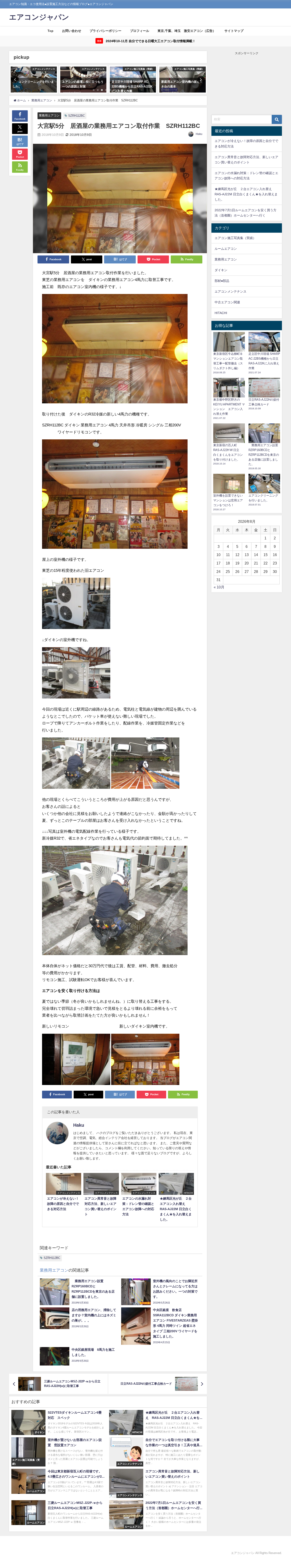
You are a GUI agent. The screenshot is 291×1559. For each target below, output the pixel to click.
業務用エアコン (49, 115)
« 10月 (219, 587)
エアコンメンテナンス (230, 291)
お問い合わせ (71, 30)
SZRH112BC (76, 115)
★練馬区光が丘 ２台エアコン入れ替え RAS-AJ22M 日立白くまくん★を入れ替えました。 (246, 194)
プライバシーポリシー (105, 30)
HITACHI (221, 312)
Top (50, 30)
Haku (199, 134)
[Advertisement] (246, 84)
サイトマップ (233, 30)
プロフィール (139, 30)
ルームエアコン (226, 248)
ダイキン (221, 270)
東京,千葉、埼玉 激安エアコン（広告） (187, 30)
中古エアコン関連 (227, 302)
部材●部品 (222, 280)
